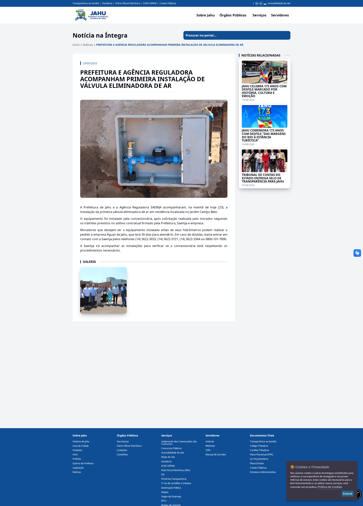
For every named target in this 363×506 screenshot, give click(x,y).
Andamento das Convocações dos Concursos (179, 443)
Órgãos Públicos (127, 435)
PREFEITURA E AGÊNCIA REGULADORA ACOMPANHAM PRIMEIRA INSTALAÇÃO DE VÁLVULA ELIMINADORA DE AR (169, 44)
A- (261, 3)
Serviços (259, 15)
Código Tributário (259, 445)
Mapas (164, 492)
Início (76, 44)
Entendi (347, 493)
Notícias (88, 44)
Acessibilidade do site (279, 3)
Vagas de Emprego (171, 496)
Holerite (210, 441)
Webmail (210, 445)
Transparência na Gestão (86, 3)
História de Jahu (81, 441)
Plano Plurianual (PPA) (261, 454)
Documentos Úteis (262, 435)
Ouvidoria (107, 3)
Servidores (212, 435)
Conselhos (122, 454)
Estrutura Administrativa (263, 472)
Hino (75, 454)
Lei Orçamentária (259, 458)
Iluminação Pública (171, 487)
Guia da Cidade (81, 445)
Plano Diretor (257, 463)
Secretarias (123, 441)
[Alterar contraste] (265, 4)
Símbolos (77, 450)
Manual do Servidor (216, 454)
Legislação (78, 467)
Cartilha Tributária (259, 450)
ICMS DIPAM (150, 3)
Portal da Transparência (173, 478)
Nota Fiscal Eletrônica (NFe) (175, 470)
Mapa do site (168, 457)
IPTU (163, 500)
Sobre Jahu (205, 15)
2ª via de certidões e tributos (176, 483)
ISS (163, 474)
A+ (257, 3)
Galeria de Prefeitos (83, 463)
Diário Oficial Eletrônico (127, 3)
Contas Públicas (168, 3)
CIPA (208, 450)
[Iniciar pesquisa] (286, 35)
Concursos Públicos (171, 448)
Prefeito (77, 458)
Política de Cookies (330, 487)
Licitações (122, 450)
